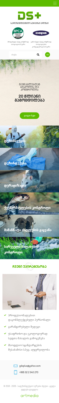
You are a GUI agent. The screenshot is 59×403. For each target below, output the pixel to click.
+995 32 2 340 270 (28, 372)
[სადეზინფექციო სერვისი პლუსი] (29, 16)
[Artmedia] (29, 396)
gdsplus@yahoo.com (30, 365)
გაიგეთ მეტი (29, 115)
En (48, 55)
